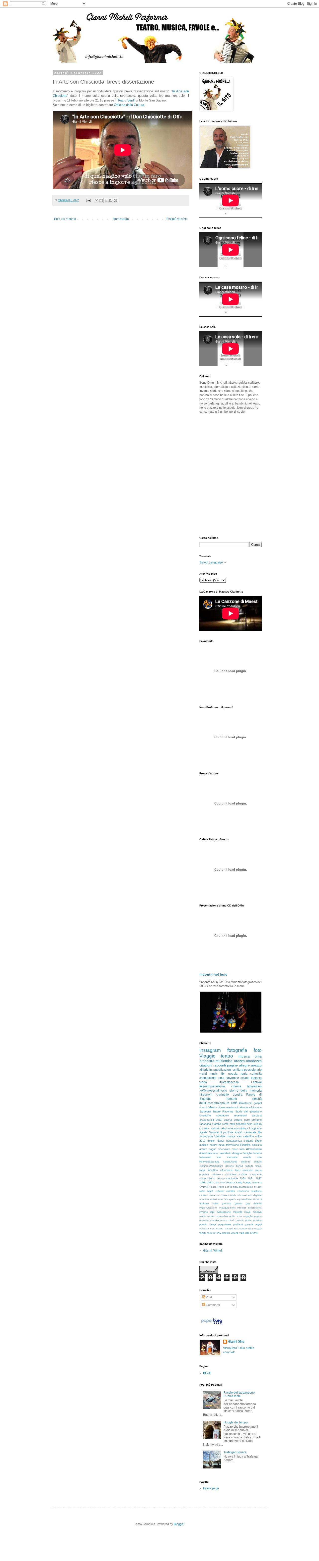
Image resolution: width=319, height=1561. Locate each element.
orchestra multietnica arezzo (222, 1061)
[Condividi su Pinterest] (115, 200)
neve (222, 1144)
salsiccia (204, 1228)
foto (258, 1050)
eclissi (213, 1199)
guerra (238, 1203)
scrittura (238, 1069)
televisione (232, 1144)
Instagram (210, 1050)
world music (208, 1073)
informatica (226, 1170)
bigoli (210, 1191)
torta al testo (223, 1232)
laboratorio (254, 1086)
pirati (231, 1220)
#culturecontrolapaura (214, 1103)
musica (244, 1056)
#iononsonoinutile (228, 1178)
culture (258, 1161)
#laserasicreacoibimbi (235, 1128)
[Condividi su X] (105, 200)
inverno (203, 1211)
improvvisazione (208, 1207)
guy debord (254, 1203)
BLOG (207, 1373)
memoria (232, 1157)
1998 (202, 1182)
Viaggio (207, 1055)
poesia (233, 1073)
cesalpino (256, 1191)
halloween (205, 1157)
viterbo (212, 1178)
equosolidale (244, 1199)
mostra (231, 1136)
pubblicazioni (222, 1069)
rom (259, 1157)
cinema (236, 1086)
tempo (203, 1232)
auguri (212, 1149)
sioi (236, 1228)
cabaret (220, 1191)
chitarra (221, 1107)
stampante (255, 1174)
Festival (256, 1082)
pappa (258, 1216)
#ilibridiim (206, 1069)
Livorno (203, 1186)
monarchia (222, 1216)
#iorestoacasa (229, 1082)
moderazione (206, 1216)
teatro (227, 1055)
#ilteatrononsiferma (212, 1086)
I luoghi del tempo (236, 1422)
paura (258, 1170)
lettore (217, 1111)
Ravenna (227, 1111)
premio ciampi (207, 1224)
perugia (214, 1220)
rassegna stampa (210, 1123)
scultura (243, 1174)
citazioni (205, 1065)
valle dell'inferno (248, 1232)
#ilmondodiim (254, 1149)
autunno (245, 1161)
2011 (219, 1119)
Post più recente (65, 219)
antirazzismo (246, 1186)
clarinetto (222, 1094)
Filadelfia (245, 1144)
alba (235, 1186)
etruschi (257, 1199)
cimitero (203, 1195)
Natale (203, 1132)
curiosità (256, 1073)
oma (258, 1056)
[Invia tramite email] (96, 200)
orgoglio (248, 1216)
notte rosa (235, 1216)
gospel (258, 1103)
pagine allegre (238, 1065)
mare (235, 1149)
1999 (209, 1182)
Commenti (212, 1305)
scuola (244, 1078)
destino (229, 1165)
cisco (212, 1195)
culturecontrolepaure (211, 1165)
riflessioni (205, 1094)
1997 (259, 1178)
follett (215, 1203)
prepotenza (225, 1224)
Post (208, 1297)
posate (240, 1220)
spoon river (246, 1228)
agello (228, 1186)
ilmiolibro (213, 1170)
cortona (248, 1140)
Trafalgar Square (235, 1452)
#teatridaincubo (208, 1153)
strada (258, 1228)
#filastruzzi (245, 1103)
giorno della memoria (246, 1090)
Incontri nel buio (213, 974)
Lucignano (255, 1128)
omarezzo (254, 1061)
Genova (257, 1182)
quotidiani (230, 1174)
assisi (238, 1132)
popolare (204, 1174)
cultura (238, 1119)
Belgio (211, 1140)
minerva (257, 1211)
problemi (238, 1224)
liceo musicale (244, 1170)
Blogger (179, 1524)
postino (257, 1220)
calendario (225, 1153)
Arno (223, 1182)
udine (258, 1136)
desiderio (247, 1195)
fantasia (256, 1078)
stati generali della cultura (246, 1123)
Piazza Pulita (216, 1186)
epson (232, 1199)
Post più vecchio (176, 219)
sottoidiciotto (207, 1078)
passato (204, 1220)
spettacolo (222, 1115)
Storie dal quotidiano (248, 1111)
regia (243, 1073)
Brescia (230, 1182)
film (260, 1132)
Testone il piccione (221, 1132)
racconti (219, 1065)
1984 (243, 1178)
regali (258, 1224)
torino (202, 1178)
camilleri (230, 1191)
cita (218, 1195)
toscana (257, 1115)
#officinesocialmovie (213, 1090)
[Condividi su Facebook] (110, 200)
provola (249, 1224)
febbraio (204, 1203)
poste (248, 1220)
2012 (202, 1140)
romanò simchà (244, 1099)
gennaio (227, 1203)
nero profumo (253, 1119)
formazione (206, 1136)
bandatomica (234, 1140)
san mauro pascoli (221, 1228)
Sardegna (205, 1111)
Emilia (239, 1182)
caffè (234, 1103)
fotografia (237, 1050)
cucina (228, 1119)
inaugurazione (227, 1207)
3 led (216, 1182)
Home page (121, 219)
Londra (237, 1094)
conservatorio (228, 1195)
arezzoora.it (206, 1119)
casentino (243, 1191)
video (203, 1082)
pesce (223, 1220)
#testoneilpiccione (251, 1107)
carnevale (250, 1132)
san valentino (245, 1136)
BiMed (211, 1107)
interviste (219, 1136)
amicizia (257, 1144)
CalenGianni (230, 1161)
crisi (239, 1195)
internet (241, 1207)
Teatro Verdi (126, 100)
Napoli (220, 1140)
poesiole (250, 1069)
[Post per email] (88, 200)
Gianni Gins (236, 1341)
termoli (211, 1232)
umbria (235, 1232)
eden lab (223, 1199)
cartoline (204, 1128)
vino (241, 1149)
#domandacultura (209, 1161)
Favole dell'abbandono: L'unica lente (239, 1394)
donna (239, 1165)
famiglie (247, 1153)
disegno (237, 1153)
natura (213, 1144)
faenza (249, 1165)
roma (225, 1123)
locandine (205, 1115)
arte (259, 1069)
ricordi (203, 1107)
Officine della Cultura (129, 105)
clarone (215, 1128)
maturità (237, 1211)
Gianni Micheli (213, 1250)
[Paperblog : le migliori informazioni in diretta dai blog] (211, 1324)
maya (247, 1211)
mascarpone (224, 1211)
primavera (217, 1174)
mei (219, 1157)
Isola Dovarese (228, 1078)
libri (223, 1073)
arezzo (256, 1065)
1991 (251, 1178)
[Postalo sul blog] (101, 200)
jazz (212, 1211)
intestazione (255, 1207)
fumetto (257, 1153)
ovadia (247, 1157)
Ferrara (247, 1182)
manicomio (232, 1107)
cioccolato (224, 1149)
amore (203, 1149)
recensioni (240, 1115)
